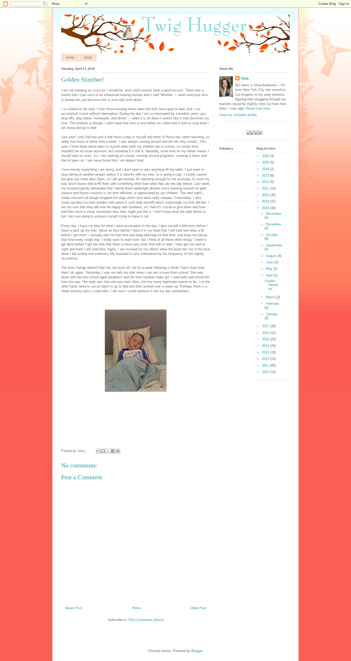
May (269, 269)
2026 (266, 156)
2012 (266, 359)
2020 (266, 195)
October (272, 235)
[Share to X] (108, 451)
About (88, 57)
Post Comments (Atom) (146, 620)
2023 (266, 175)
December (273, 214)
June (270, 262)
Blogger (196, 651)
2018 (266, 208)
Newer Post (73, 608)
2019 (266, 201)
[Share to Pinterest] (118, 451)
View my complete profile (238, 115)
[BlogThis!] (103, 451)
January (272, 314)
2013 (266, 352)
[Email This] (98, 451)
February (272, 303)
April (270, 275)
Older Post (198, 608)
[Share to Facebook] (113, 451)
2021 (266, 188)
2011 (266, 365)
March (271, 297)
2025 (266, 162)
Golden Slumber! (271, 285)
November (273, 224)
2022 (266, 182)
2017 (266, 326)
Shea (244, 78)
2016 (266, 333)
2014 (266, 346)
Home (70, 57)
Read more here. (258, 108)
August (272, 256)
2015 (266, 339)
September (274, 245)
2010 (266, 372)
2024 (266, 169)
